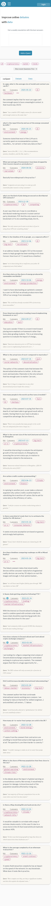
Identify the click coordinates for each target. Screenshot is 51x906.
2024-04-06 (26, 168)
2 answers (14, 90)
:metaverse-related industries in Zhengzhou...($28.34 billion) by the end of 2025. (22, 467)
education (8, 322)
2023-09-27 (26, 319)
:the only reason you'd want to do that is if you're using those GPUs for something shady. (21, 227)
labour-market (10, 688)
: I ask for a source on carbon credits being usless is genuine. (22, 507)
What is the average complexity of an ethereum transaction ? (21, 848)
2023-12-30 (23, 201)
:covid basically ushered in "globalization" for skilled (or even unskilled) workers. (22, 711)
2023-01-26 (26, 522)
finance (24, 483)
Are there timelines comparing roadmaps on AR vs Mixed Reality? (25, 553)
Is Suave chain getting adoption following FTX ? (21, 594)
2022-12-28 (26, 725)
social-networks (11, 362)
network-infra (10, 815)
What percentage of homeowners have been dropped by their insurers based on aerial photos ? (25, 163)
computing (34, 204)
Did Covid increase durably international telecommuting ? (26, 681)
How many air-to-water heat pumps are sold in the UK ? (25, 720)
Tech (39, 399)
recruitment (22, 244)
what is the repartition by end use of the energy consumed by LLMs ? (26, 124)
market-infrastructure (13, 604)
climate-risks (10, 772)
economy (40, 168)
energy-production (29, 283)
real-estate (9, 171)
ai (19, 171)
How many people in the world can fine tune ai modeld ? (24, 395)
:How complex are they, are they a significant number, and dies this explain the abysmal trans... (22, 880)
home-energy (26, 727)
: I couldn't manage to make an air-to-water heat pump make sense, (23, 751)
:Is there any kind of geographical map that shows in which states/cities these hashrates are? (22, 838)
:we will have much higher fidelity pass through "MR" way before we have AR (22, 584)
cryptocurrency (13, 64)
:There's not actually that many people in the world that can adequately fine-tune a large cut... (21, 425)
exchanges (8, 648)
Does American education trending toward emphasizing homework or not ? (25, 314)
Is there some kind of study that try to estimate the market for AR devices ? (23, 517)
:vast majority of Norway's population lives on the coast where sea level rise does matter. (21, 795)
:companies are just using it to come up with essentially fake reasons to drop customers (19, 186)
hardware (8, 93)
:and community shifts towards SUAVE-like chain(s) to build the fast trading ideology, (22, 627)
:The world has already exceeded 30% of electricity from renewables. (22, 304)
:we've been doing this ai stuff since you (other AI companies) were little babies (21, 265)
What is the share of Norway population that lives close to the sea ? (26, 762)
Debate (18, 78)
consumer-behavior (22, 525)
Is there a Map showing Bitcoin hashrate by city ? (22, 805)
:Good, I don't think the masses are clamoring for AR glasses (22, 543)
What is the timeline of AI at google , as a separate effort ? (26, 237)
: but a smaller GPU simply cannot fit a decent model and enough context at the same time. (22, 113)
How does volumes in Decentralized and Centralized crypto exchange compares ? (23, 638)
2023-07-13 (23, 440)
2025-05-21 (26, 129)
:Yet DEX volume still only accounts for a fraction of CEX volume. (22, 671)
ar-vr (6, 443)
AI (37, 90)
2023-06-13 (26, 480)
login (44, 4)
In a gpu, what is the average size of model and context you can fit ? (26, 85)
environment (9, 132)
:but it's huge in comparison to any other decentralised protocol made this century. (18, 385)
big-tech (8, 244)
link (4, 90)
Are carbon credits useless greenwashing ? (19, 476)
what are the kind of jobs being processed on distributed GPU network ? (25, 197)
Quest (6, 79)
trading (26, 601)
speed (6, 859)
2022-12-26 (26, 809)
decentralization (30, 362)
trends (35, 64)
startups (15, 402)
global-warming (11, 769)
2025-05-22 (26, 90)
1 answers (14, 241)
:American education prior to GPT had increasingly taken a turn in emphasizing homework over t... (22, 345)
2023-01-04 (27, 642)
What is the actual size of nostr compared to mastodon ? (25, 355)
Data (30, 78)
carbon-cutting (10, 730)
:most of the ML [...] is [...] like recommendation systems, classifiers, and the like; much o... (20, 152)
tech (20, 322)
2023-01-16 (27, 598)
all (2, 64)
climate (40, 480)
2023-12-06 (26, 241)
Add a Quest (26, 53)
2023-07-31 (26, 359)
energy (23, 132)
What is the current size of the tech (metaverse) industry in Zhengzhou (25, 436)
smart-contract (29, 856)
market (25, 64)
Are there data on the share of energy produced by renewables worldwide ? (23, 275)
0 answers (14, 129)
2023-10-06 (26, 280)
